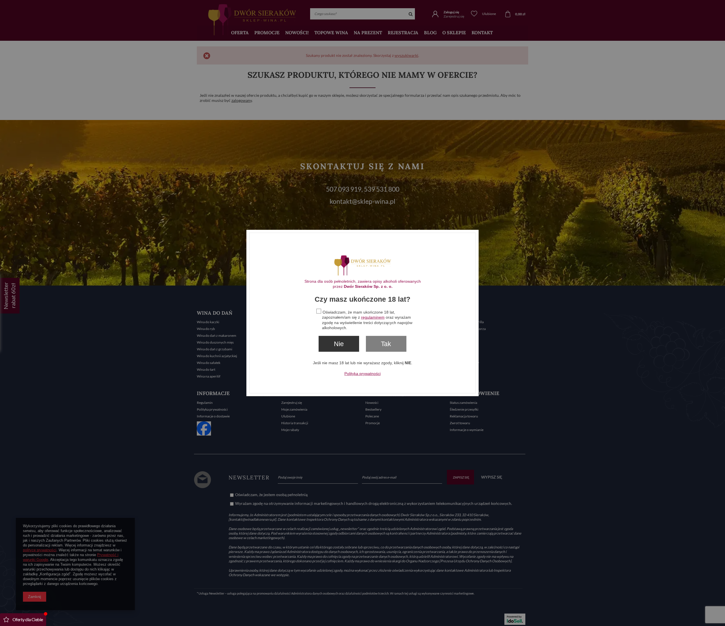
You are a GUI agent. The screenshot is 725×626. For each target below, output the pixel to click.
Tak (386, 344)
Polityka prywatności (362, 373)
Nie (339, 344)
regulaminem (373, 317)
